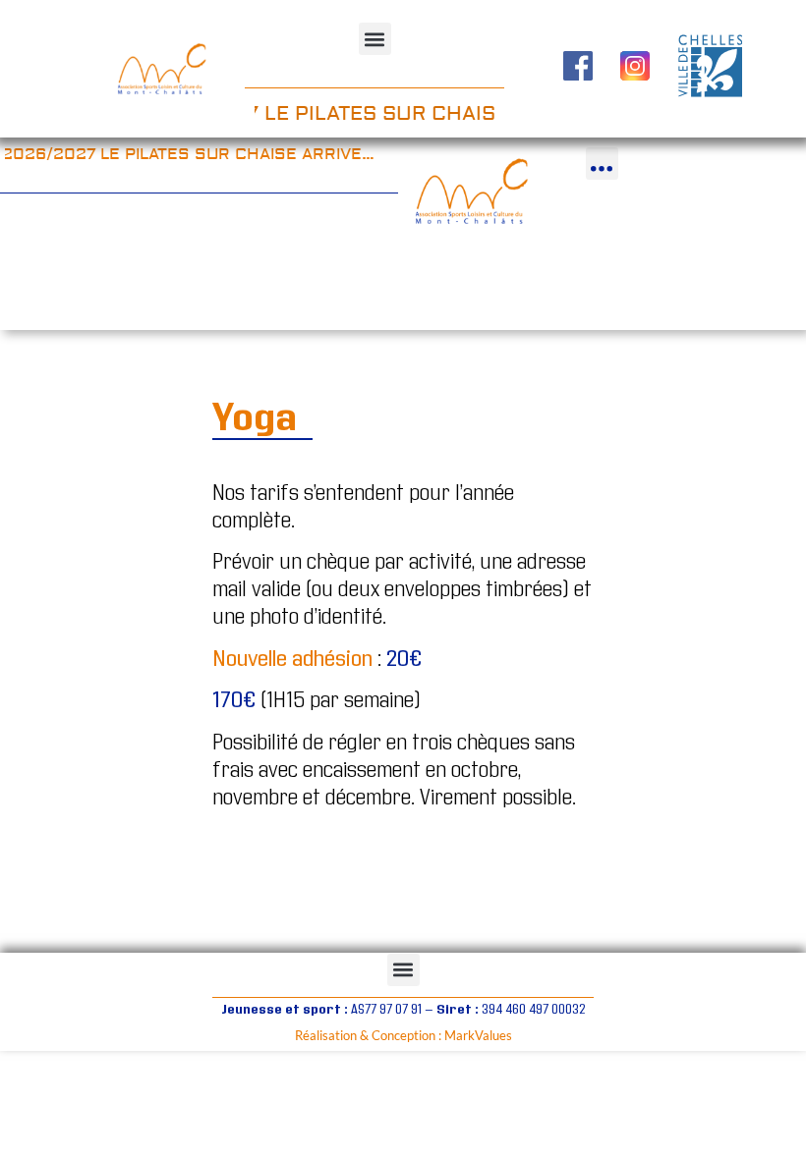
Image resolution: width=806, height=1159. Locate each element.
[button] (375, 39)
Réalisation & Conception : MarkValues (403, 1035)
